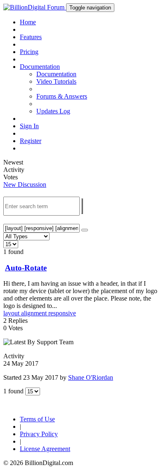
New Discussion (24, 184)
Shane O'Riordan (90, 377)
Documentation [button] (40, 66)
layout (12, 313)
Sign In (29, 125)
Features (31, 36)
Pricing (29, 51)
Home (28, 22)
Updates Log (53, 111)
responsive (62, 313)
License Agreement (45, 448)
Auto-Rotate (26, 267)
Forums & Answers (61, 96)
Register (30, 140)
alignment (34, 313)
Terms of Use (37, 419)
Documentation (56, 74)
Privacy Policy (39, 433)
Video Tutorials (56, 81)
